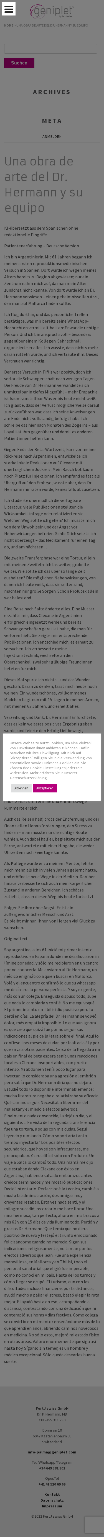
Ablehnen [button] (21, 788)
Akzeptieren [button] (45, 788)
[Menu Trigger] (9, 8)
